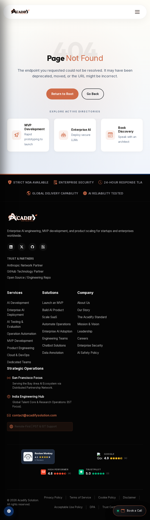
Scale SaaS (49, 317)
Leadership (84, 331)
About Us (83, 303)
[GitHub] (32, 247)
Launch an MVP (52, 303)
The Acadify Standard (92, 317)
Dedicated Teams (19, 362)
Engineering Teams (55, 338)
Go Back (93, 94)
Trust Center (110, 507)
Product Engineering (20, 348)
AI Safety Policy (88, 353)
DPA (92, 507)
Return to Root (62, 94)
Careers (82, 338)
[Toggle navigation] (137, 12)
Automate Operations (56, 324)
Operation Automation (21, 334)
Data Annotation (52, 353)
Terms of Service (80, 497)
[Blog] (43, 247)
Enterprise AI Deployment (15, 312)
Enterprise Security (90, 345)
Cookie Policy (107, 497)
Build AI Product (53, 310)
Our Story (83, 310)
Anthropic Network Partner (25, 265)
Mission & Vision (88, 324)
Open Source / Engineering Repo (29, 277)
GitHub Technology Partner (25, 271)
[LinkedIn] (11, 247)
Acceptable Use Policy (68, 507)
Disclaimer (129, 497)
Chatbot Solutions (54, 345)
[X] (22, 247)
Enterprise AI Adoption (57, 331)
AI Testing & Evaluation (15, 324)
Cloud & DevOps (18, 355)
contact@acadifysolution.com (34, 415)
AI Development (18, 303)
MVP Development (20, 341)
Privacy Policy (53, 497)
